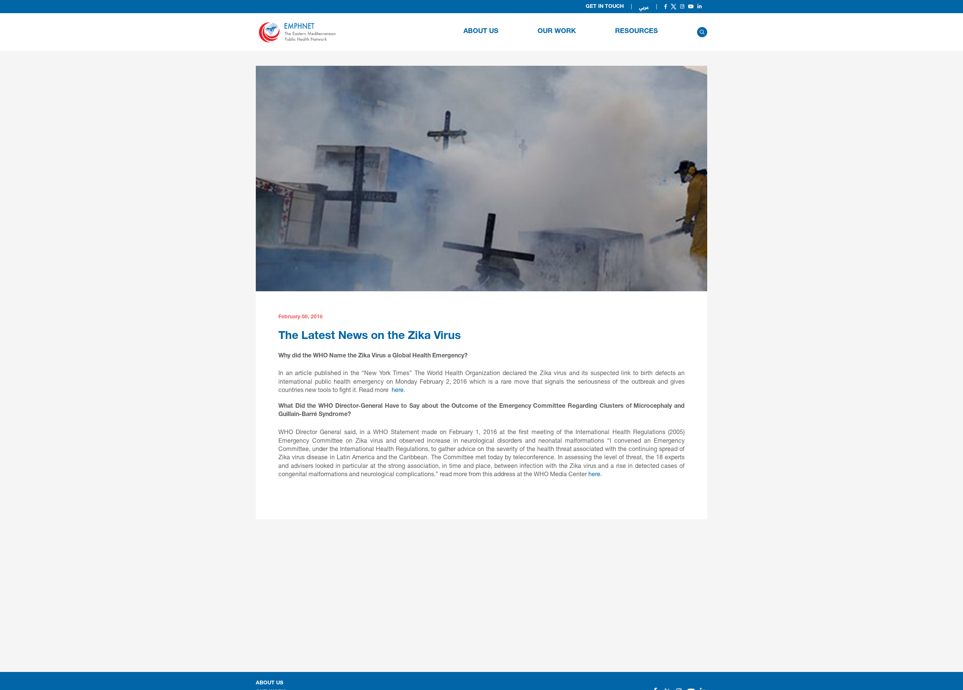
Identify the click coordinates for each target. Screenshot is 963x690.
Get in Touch (605, 6)
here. (595, 473)
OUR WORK (557, 31)
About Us (480, 31)
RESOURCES (636, 31)
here (398, 389)
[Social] (665, 6)
